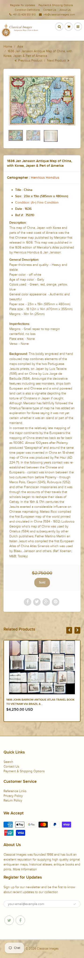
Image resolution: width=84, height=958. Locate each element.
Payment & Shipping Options (55, 5)
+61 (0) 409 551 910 (24, 14)
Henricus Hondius (45, 177)
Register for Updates (22, 5)
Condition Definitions (27, 9)
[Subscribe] (74, 904)
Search (8, 762)
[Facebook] (20, 920)
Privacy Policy (13, 796)
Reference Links (15, 791)
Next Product (57, 61)
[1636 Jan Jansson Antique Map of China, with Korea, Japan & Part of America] (42, 100)
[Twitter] (9, 920)
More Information (25, 869)
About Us (65, 9)
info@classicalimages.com (59, 14)
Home (8, 46)
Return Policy (13, 800)
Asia (20, 46)
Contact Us (49, 9)
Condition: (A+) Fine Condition (37, 202)
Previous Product (29, 61)
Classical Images (48, 949)
